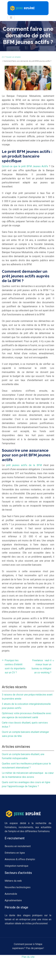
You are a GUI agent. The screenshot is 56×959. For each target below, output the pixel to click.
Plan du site (28, 956)
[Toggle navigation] (11, 17)
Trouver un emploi (13, 57)
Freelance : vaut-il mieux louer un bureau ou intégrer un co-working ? (41, 666)
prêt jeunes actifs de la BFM (24, 465)
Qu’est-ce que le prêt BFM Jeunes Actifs (25, 166)
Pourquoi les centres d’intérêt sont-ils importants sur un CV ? (15, 666)
